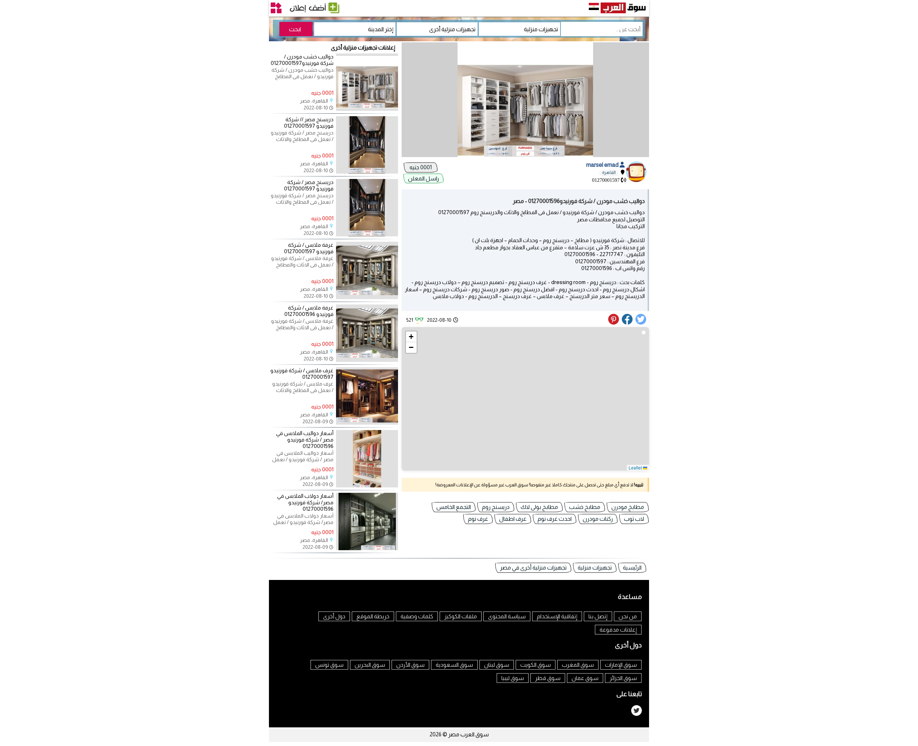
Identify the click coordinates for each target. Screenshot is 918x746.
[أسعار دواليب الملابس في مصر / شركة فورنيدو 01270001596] (367, 485)
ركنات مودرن (598, 519)
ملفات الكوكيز (460, 616)
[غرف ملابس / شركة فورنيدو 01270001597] (367, 423)
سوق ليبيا (512, 678)
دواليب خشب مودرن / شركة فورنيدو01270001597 (302, 59)
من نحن (628, 616)
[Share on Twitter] (641, 323)
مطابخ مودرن (627, 507)
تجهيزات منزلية (595, 568)
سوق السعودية (454, 665)
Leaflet (636, 467)
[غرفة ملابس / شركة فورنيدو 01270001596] (367, 360)
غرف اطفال (512, 519)
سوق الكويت (535, 665)
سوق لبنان (496, 665)
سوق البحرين (370, 665)
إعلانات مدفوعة (618, 630)
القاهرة (609, 172)
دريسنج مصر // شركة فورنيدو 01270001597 (308, 122)
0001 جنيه (420, 167)
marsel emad (603, 165)
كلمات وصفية (417, 616)
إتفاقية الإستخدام (557, 616)
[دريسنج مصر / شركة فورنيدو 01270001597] (367, 234)
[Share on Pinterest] (614, 323)
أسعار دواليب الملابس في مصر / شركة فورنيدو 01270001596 (304, 439)
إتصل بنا (597, 616)
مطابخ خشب (584, 507)
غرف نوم (478, 519)
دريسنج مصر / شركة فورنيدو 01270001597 (308, 185)
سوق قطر (547, 678)
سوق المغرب (578, 665)
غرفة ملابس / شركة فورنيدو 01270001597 (308, 248)
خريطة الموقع (372, 616)
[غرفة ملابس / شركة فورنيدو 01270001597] (367, 297)
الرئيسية (632, 568)
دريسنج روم (496, 507)
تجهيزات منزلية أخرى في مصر (533, 568)
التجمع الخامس (453, 507)
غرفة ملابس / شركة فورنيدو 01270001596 (308, 310)
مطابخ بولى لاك (539, 507)
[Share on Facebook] (627, 323)
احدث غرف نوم (555, 519)
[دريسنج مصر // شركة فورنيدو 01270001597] (367, 172)
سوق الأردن (410, 665)
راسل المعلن (423, 178)
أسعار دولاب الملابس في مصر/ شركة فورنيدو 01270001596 (305, 502)
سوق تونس (329, 665)
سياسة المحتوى (507, 616)
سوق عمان (585, 678)
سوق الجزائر (623, 678)
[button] (411, 336)
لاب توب (634, 519)
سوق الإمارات (621, 665)
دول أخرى (334, 616)
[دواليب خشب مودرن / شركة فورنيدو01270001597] (367, 109)
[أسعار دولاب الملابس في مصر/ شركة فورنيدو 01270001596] (367, 548)
